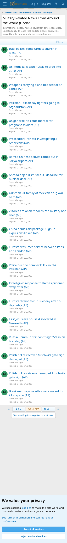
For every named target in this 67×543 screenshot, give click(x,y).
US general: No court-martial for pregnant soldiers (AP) (31, 123)
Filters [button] (59, 42)
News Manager (16, 56)
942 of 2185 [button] (33, 409)
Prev (20, 409)
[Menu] (5, 4)
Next (47, 409)
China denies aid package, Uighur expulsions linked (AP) (32, 231)
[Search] (63, 4)
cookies (26, 507)
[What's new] (56, 4)
